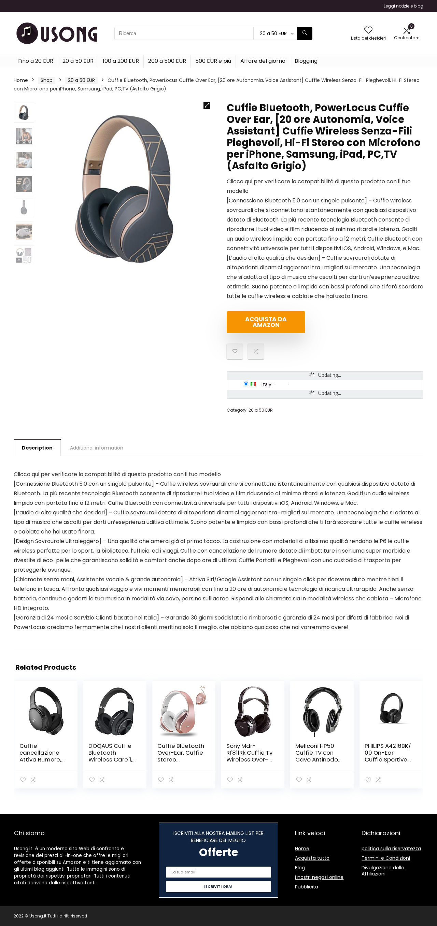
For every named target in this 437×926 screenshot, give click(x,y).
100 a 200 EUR (121, 61)
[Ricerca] (304, 33)
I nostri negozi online (319, 877)
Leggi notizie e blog (403, 6)
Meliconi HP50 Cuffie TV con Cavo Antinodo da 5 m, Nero (316, 756)
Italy (266, 384)
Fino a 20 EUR (35, 61)
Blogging (306, 61)
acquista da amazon (266, 322)
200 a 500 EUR (167, 61)
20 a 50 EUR (78, 61)
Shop (47, 80)
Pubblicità (306, 886)
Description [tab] (37, 447)
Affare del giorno (262, 61)
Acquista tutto (312, 858)
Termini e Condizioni (386, 858)
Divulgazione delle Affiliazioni (383, 870)
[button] (206, 105)
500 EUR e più (213, 61)
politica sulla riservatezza (391, 848)
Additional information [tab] (96, 447)
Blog (300, 867)
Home (21, 80)
